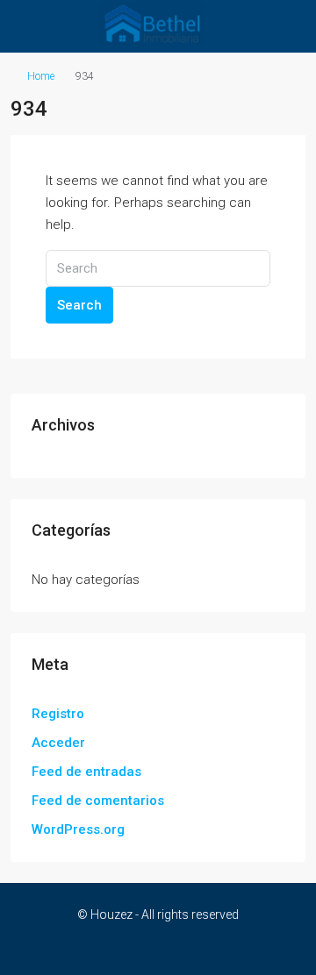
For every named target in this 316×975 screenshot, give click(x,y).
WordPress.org (78, 829)
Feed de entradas (86, 771)
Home (40, 76)
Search (79, 305)
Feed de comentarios (98, 800)
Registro (58, 714)
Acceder (58, 743)
